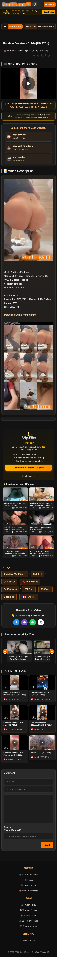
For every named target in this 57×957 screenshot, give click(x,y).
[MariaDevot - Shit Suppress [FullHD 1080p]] (41, 518)
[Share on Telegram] (16, 622)
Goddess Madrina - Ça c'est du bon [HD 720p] (13, 754)
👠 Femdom (29, 581)
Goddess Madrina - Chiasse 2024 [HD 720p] (41, 723)
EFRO (27, 589)
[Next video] (52, 651)
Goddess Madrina (13, 574)
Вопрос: (7, 827)
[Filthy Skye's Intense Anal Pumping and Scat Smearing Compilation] (15, 542)
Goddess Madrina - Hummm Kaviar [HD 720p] (14, 693)
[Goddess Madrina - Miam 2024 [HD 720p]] (42, 682)
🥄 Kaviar (9, 589)
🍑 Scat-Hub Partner (28, 891)
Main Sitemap (29, 940)
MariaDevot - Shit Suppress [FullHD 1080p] (40, 528)
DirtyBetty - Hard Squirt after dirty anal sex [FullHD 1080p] (18, 658)
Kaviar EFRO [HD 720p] (41, 753)
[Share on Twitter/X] (41, 622)
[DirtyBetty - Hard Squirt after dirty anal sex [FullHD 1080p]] (19, 647)
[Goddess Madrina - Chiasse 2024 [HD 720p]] (42, 712)
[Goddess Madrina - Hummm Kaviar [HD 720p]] (15, 682)
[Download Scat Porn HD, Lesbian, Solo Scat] (14, 4)
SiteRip (8, 596)
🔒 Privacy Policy (28, 905)
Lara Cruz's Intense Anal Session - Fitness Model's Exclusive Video (40, 552)
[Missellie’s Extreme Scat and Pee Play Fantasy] (15, 494)
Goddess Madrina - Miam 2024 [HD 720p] (42, 693)
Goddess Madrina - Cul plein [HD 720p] (13, 723)
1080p (44, 589)
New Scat (31, 26)
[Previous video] (5, 651)
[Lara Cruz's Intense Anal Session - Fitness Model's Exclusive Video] (41, 542)
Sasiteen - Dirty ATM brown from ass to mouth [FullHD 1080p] (45, 658)
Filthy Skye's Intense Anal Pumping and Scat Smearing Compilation (15, 552)
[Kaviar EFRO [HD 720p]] (42, 742)
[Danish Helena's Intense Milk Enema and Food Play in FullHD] (41, 494)
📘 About (28, 880)
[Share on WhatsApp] (32, 622)
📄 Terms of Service (28, 910)
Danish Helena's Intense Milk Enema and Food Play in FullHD (41, 504)
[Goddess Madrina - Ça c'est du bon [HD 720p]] (15, 742)
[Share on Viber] (24, 622)
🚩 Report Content (28, 926)
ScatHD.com (15, 26)
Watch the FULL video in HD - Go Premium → (28, 107)
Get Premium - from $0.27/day (29, 467)
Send (47, 845)
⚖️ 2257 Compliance (28, 921)
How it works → (28, 476)
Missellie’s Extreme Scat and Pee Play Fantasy (14, 504)
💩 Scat (8, 581)
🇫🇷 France (27, 596)
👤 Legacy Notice (28, 885)
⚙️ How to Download (28, 874)
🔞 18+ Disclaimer (28, 915)
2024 (36, 574)
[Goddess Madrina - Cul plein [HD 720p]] (15, 712)
